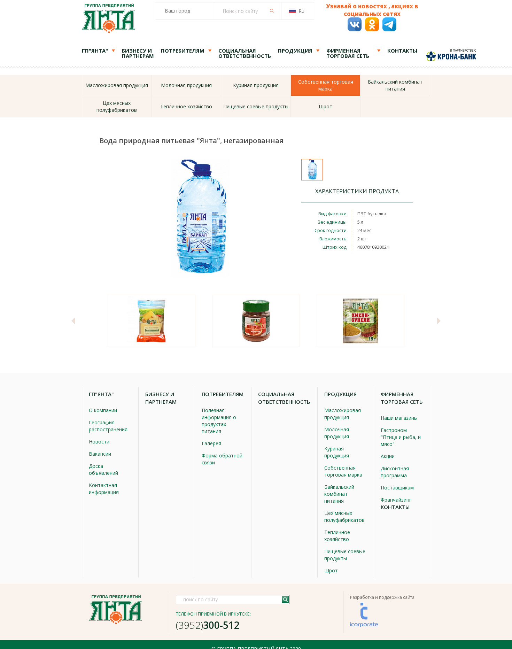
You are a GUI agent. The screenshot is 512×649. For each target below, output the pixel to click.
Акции (388, 456)
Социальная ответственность (244, 53)
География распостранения (108, 426)
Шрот (325, 106)
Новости (99, 441)
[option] (151, 321)
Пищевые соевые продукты (255, 106)
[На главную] (108, 19)
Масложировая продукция (116, 85)
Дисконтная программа (395, 472)
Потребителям (182, 50)
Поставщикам (397, 487)
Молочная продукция (186, 85)
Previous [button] (73, 320)
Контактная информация (104, 488)
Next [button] (439, 320)
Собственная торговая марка (343, 471)
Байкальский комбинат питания (395, 85)
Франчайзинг (396, 499)
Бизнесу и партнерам (138, 53)
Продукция (295, 50)
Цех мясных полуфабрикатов (116, 106)
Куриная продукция (256, 85)
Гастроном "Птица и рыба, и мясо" (401, 437)
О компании (103, 410)
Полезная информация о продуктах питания (219, 420)
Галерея (211, 443)
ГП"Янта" (95, 50)
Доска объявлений (103, 469)
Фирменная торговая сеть (347, 53)
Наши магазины (399, 418)
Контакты (402, 50)
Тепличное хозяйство (186, 106)
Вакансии (100, 453)
